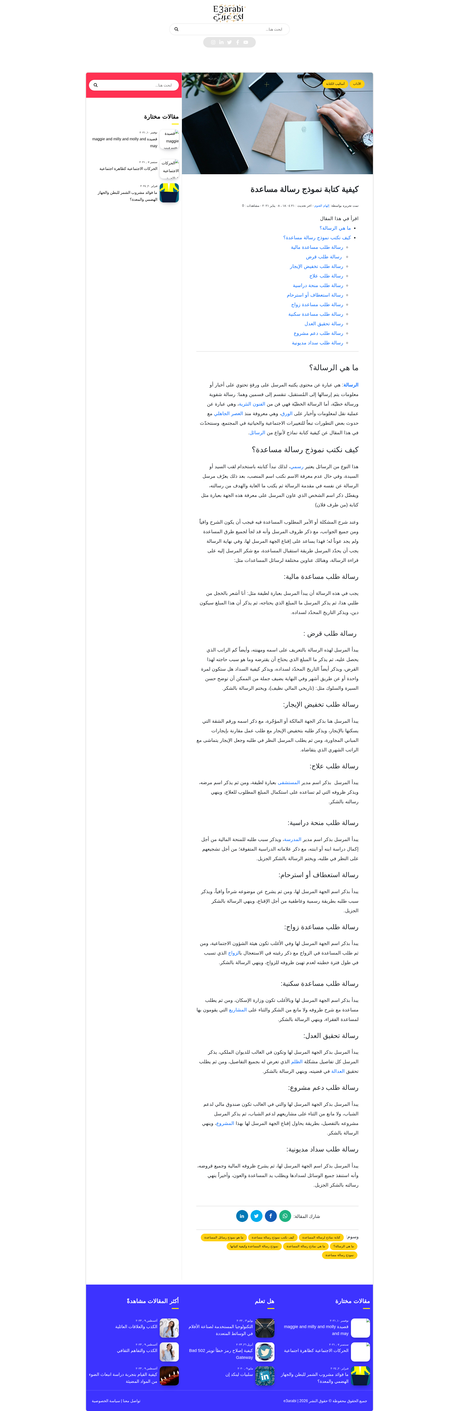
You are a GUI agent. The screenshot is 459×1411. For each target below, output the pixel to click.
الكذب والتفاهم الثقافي (137, 1350)
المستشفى (289, 782)
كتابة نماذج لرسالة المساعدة (321, 1237)
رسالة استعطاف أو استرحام (315, 295)
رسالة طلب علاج (326, 275)
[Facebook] (237, 42)
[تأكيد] (176, 29)
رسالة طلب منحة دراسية (318, 285)
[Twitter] (229, 42)
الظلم (297, 1061)
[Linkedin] (221, 42)
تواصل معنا (131, 1401)
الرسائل (257, 432)
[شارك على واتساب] (285, 1216)
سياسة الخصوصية (106, 1401)
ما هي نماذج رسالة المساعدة (306, 1246)
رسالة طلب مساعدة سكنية (315, 314)
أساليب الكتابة (335, 84)
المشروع (226, 1123)
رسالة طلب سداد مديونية (317, 342)
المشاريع (238, 1009)
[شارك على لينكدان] (242, 1216)
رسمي (297, 466)
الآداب (357, 84)
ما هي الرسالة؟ (335, 228)
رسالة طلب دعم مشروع (318, 333)
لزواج (233, 952)
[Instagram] (213, 42)
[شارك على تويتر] (256, 1216)
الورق (287, 413)
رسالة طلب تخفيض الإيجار (316, 266)
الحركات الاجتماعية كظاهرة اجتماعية (128, 169)
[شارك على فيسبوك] (271, 1216)
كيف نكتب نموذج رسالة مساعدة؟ (317, 237)
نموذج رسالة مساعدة (340, 1255)
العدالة (338, 1071)
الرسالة (351, 384)
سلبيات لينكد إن (239, 1374)
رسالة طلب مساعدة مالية (317, 247)
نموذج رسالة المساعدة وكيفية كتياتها (254, 1246)
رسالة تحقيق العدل (324, 323)
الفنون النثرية (253, 404)
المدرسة (293, 839)
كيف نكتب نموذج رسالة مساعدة (273, 1237)
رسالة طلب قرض (324, 256)
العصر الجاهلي (229, 413)
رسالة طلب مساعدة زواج (317, 304)
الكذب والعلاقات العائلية (136, 1326)
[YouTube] (245, 42)
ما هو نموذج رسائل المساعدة (223, 1237)
